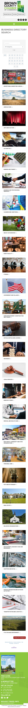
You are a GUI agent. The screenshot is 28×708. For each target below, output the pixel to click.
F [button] (22, 55)
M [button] (9, 61)
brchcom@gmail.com (8, 692)
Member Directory (8, 14)
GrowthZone (17, 706)
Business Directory (9, 642)
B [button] (12, 55)
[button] (19, 637)
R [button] (22, 61)
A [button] (9, 55)
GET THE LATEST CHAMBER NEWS (9, 683)
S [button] (9, 63)
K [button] (19, 58)
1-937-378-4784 (7, 687)
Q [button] (19, 61)
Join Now (15, 14)
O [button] (14, 61)
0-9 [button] (5, 55)
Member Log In (21, 14)
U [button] (14, 63)
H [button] (12, 58)
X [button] (22, 63)
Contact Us (16, 643)
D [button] (17, 55)
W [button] (19, 63)
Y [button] (14, 66)
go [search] (14, 50)
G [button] (9, 58)
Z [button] (17, 66)
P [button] (17, 61)
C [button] (14, 55)
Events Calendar (17, 642)
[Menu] (14, 24)
